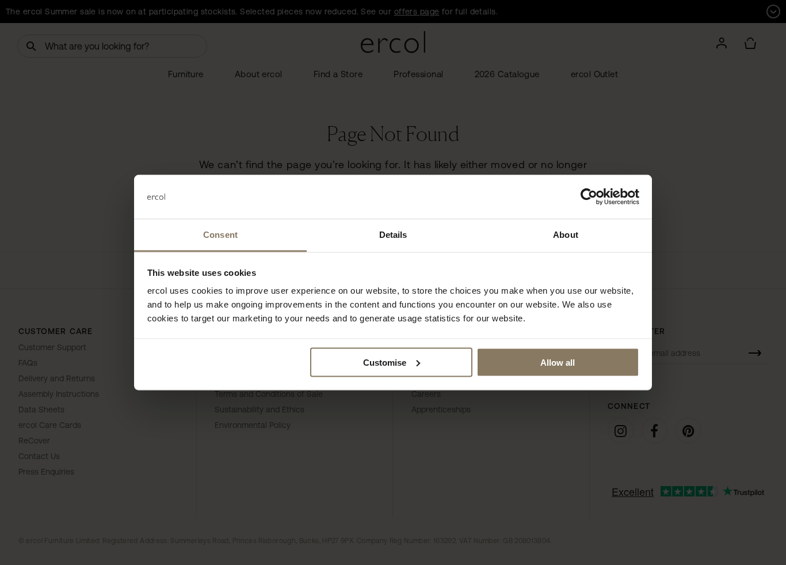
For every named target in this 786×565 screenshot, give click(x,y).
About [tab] (565, 235)
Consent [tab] (220, 235)
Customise (384, 362)
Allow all (557, 362)
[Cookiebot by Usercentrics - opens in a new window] (589, 197)
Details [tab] (393, 235)
